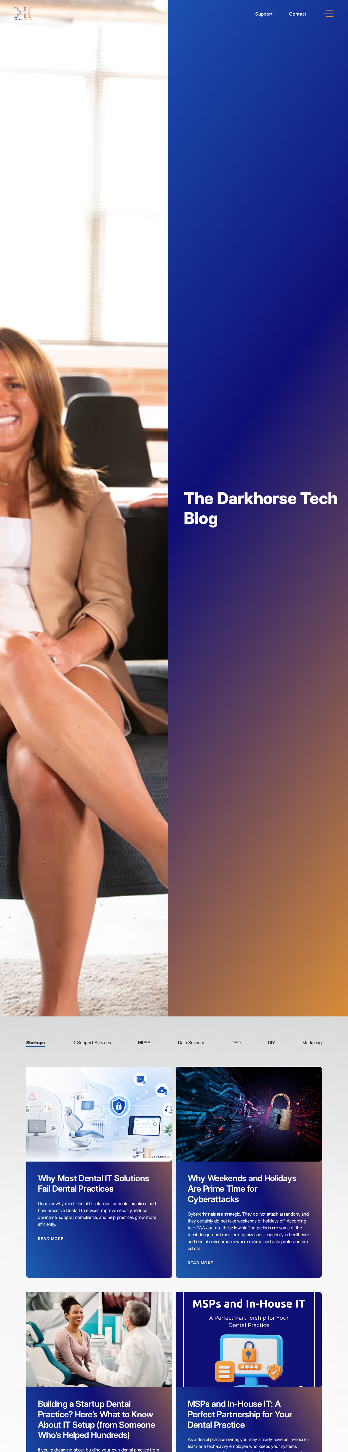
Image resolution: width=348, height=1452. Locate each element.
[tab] (35, 1043)
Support (264, 14)
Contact (297, 14)
